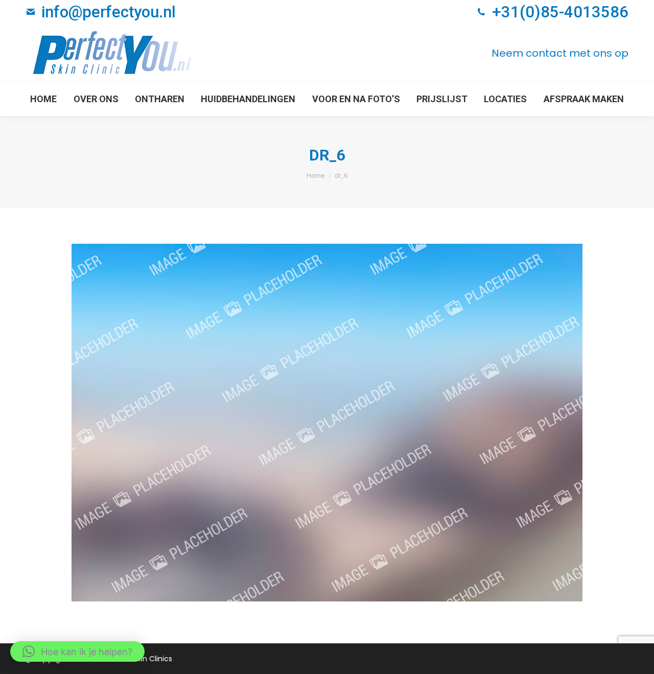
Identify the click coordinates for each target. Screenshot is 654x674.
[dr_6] (327, 422)
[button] (77, 651)
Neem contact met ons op (560, 53)
